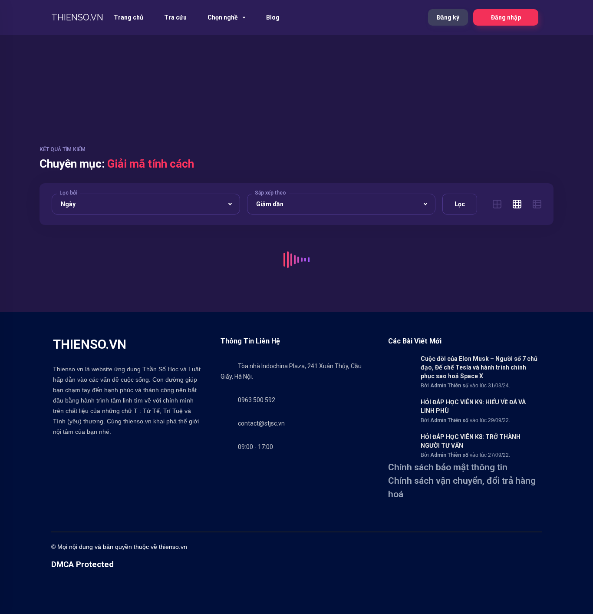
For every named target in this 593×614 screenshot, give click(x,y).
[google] (450, 546)
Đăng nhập (506, 17)
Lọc (460, 204)
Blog (273, 17)
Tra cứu (175, 17)
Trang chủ (128, 17)
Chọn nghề (223, 17)
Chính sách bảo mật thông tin (447, 467)
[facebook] (333, 546)
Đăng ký (448, 17)
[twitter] (350, 546)
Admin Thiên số (449, 386)
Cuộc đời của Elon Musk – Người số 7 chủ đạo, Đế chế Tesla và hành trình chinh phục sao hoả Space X (479, 367)
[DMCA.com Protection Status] (73, 610)
